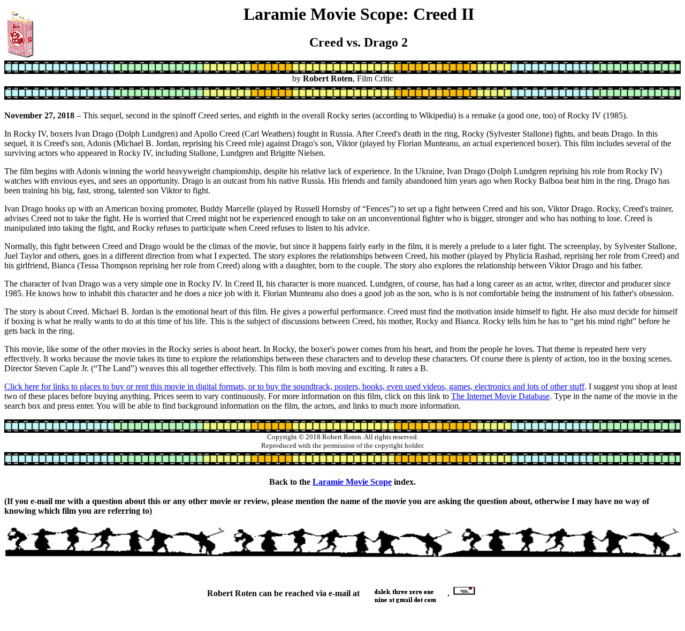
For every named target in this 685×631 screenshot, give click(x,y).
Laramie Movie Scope (352, 481)
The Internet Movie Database (500, 396)
